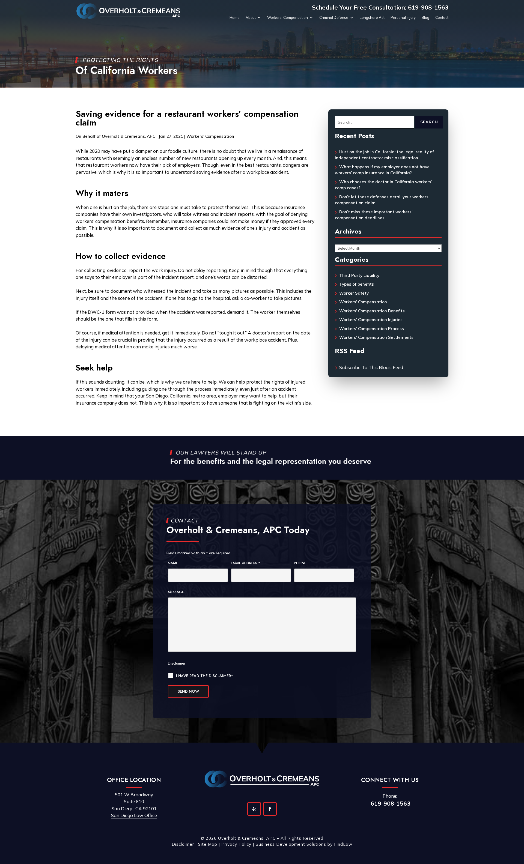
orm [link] (111, 312)
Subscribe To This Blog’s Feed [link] (371, 367)
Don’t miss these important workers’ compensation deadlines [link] (373, 215)
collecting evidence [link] (105, 270)
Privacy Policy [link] (236, 844)
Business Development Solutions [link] (290, 844)
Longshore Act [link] (372, 17)
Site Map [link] (207, 844)
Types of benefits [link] (356, 284)
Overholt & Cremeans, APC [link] (128, 136)
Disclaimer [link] (183, 844)
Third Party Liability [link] (359, 275)
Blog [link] (425, 17)
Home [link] (235, 17)
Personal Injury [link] (403, 17)
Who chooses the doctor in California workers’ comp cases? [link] (383, 185)
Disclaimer (177, 663)
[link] (128, 11)
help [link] (240, 382)
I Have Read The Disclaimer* (204, 675)
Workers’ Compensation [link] (287, 17)
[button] (254, 809)
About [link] (251, 17)
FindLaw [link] (343, 844)
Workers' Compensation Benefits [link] (372, 310)
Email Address (245, 563)
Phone (300, 563)
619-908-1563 (390, 803)
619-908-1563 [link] (428, 7)
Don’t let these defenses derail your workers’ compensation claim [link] (382, 200)
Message (176, 591)
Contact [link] (441, 17)
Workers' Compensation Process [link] (371, 328)
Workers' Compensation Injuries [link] (371, 319)
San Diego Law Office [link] (134, 815)
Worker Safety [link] (354, 293)
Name (173, 563)
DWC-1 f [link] (97, 312)
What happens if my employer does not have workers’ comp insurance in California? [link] (382, 170)
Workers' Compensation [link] (210, 136)
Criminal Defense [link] (333, 17)
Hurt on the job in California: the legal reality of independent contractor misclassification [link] (384, 155)
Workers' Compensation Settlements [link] (376, 337)
